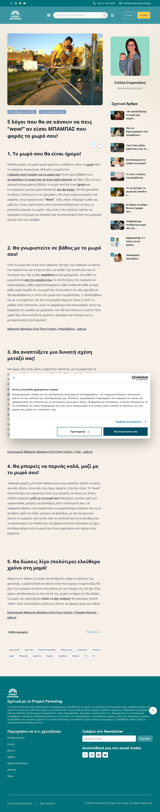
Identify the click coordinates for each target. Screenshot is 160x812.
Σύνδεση (129, 15)
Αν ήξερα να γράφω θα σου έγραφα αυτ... (137, 208)
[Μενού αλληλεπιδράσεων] (153, 711)
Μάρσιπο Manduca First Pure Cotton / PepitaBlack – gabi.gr (47, 329)
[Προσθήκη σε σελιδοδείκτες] (93, 144)
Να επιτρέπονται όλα (125, 431)
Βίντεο (11, 750)
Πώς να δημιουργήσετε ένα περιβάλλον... (137, 131)
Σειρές (11, 744)
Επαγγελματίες (16, 737)
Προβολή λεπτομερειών (129, 421)
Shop (10, 776)
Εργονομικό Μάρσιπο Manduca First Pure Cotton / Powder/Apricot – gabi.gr (52, 614)
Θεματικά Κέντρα (17, 763)
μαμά (89, 164)
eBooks (11, 769)
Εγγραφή (145, 738)
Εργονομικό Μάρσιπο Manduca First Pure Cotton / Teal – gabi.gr (50, 452)
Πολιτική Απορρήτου (19, 803)
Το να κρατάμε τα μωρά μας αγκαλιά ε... (136, 191)
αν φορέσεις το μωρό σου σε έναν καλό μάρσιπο (39, 179)
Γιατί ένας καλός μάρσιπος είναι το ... (137, 147)
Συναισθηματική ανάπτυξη (21, 112)
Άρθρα (11, 757)
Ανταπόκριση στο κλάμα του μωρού (136, 161)
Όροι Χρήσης (47, 803)
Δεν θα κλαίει (66, 189)
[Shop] (112, 15)
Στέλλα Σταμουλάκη (130, 82)
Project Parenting (118, 803)
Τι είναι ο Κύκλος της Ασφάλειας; (135, 176)
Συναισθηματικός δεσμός (52, 112)
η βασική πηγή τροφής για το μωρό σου (33, 174)
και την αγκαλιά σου (38, 280)
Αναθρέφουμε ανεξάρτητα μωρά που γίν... (136, 225)
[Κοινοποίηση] (100, 144)
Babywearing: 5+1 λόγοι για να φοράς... (135, 241)
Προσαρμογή (77, 431)
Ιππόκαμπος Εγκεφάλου (133, 257)
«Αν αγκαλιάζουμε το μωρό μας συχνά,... (136, 115)
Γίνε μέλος (144, 15)
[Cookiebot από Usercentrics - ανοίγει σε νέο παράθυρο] (134, 378)
